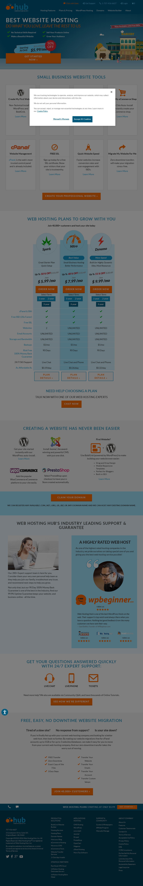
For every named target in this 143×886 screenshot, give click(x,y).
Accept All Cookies (82, 119)
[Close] (111, 92)
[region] (72, 107)
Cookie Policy (42, 111)
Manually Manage (61, 119)
